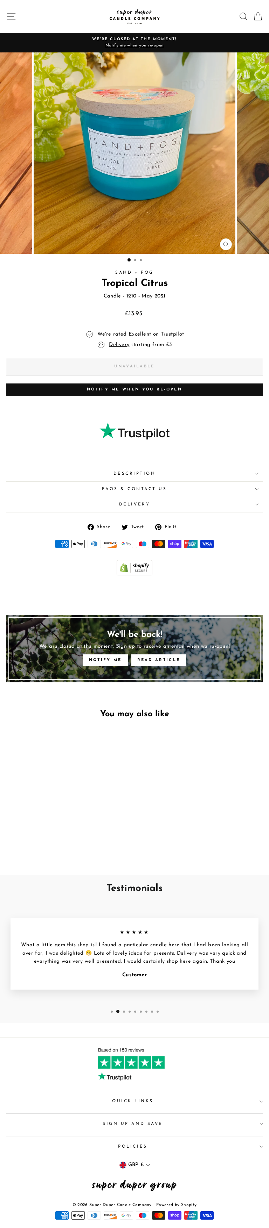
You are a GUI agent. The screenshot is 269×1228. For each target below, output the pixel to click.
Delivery (134, 504)
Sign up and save (133, 1124)
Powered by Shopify (176, 1205)
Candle (112, 296)
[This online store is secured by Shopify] (134, 574)
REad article (158, 660)
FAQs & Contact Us (134, 489)
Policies (132, 1146)
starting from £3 (140, 344)
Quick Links (132, 1101)
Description (134, 474)
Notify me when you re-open (134, 390)
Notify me (105, 660)
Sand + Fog (134, 273)
